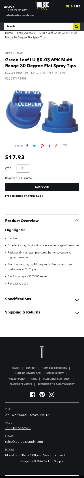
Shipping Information (28, 373)
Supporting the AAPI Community (56, 384)
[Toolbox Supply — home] (42, 6)
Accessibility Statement (57, 379)
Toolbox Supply (53, 461)
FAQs (34, 379)
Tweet (34, 146)
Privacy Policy (17, 379)
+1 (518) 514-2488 (18, 428)
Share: (19, 146)
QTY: (8, 168)
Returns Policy (55, 373)
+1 (56, 146)
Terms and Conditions (54, 368)
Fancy (49, 146)
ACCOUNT (9, 6)
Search (16, 368)
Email (65, 146)
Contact (31, 368)
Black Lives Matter (21, 384)
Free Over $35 (26, 33)
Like (27, 146)
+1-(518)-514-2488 (18, 10)
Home (9, 33)
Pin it (42, 146)
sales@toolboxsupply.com (20, 15)
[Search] (76, 26)
